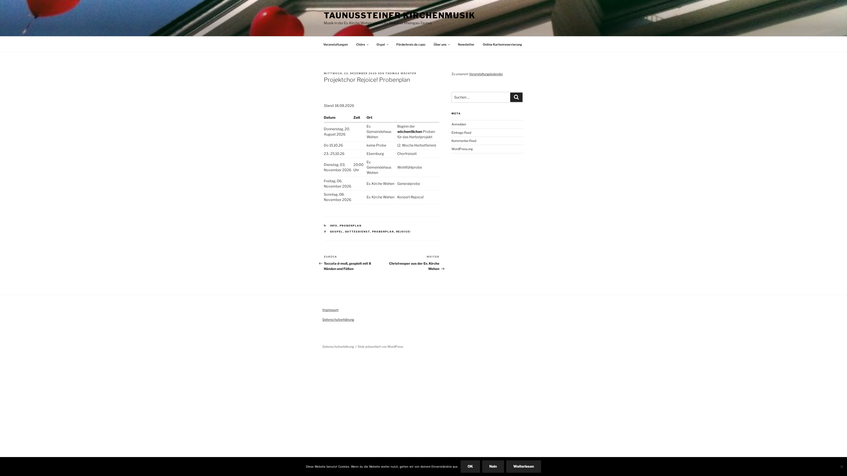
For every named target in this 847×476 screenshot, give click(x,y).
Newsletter (466, 44)
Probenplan (351, 225)
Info (334, 225)
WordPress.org (462, 149)
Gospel (336, 231)
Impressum (330, 310)
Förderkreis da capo (410, 44)
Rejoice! (403, 231)
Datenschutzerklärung (338, 319)
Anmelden (459, 124)
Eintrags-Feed (461, 132)
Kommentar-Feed (464, 141)
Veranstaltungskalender (486, 74)
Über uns (440, 44)
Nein (493, 466)
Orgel (381, 44)
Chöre (360, 44)
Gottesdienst (357, 231)
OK (470, 466)
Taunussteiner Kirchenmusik (400, 15)
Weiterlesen (523, 466)
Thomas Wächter (400, 73)
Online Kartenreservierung (502, 44)
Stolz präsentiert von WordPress (380, 346)
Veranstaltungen (335, 44)
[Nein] (841, 466)
